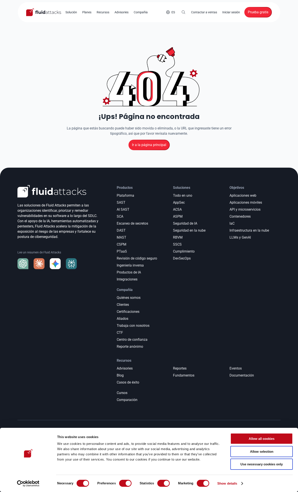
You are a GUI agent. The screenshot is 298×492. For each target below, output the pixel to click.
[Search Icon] (183, 12)
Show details (227, 483)
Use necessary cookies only (261, 464)
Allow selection (261, 451)
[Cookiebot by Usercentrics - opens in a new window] (28, 483)
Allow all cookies (261, 438)
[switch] (125, 483)
